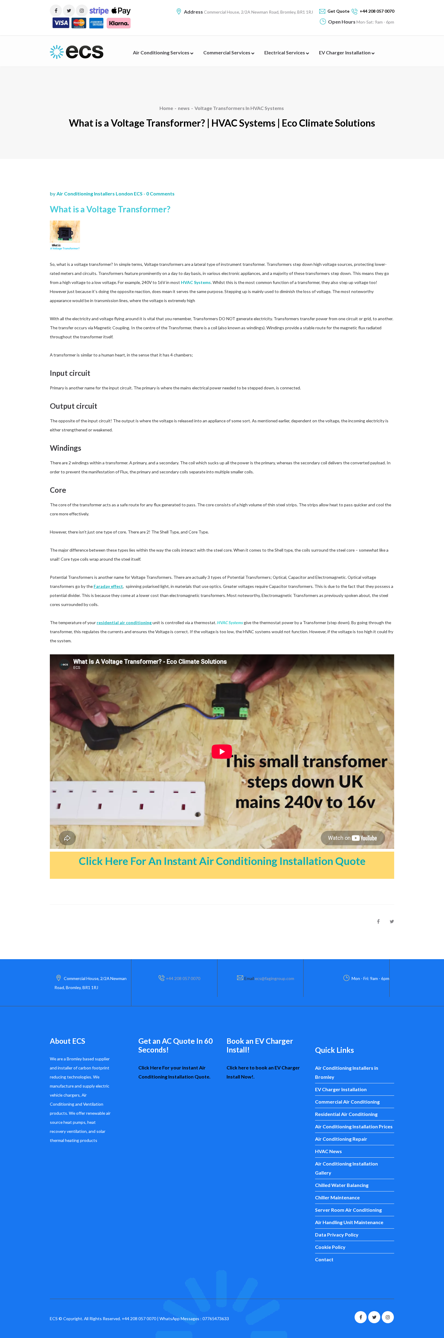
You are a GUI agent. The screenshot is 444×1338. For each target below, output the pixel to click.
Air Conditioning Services (161, 52)
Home (166, 108)
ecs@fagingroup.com (274, 978)
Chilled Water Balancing (341, 1185)
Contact (324, 1259)
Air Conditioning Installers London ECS (99, 193)
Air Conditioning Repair (341, 1139)
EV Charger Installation (345, 52)
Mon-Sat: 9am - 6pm (375, 21)
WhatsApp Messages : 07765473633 (194, 1318)
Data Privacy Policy (337, 1234)
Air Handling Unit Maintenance (349, 1222)
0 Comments (160, 193)
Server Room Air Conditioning (348, 1210)
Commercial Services (227, 52)
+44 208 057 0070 (183, 978)
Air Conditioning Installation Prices (354, 1126)
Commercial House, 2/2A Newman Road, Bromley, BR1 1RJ (258, 12)
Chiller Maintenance (337, 1197)
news (184, 108)
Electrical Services (285, 52)
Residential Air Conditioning (346, 1114)
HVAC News (328, 1151)
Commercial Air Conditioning (347, 1101)
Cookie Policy (330, 1247)
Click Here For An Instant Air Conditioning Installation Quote (222, 860)
